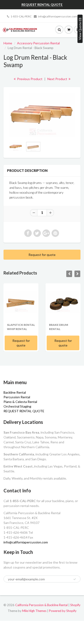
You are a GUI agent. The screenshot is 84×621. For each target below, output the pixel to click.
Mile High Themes (34, 611)
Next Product (57, 79)
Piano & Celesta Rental (20, 402)
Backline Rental (15, 392)
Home (8, 43)
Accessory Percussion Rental (38, 43)
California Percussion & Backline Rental (41, 605)
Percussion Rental (17, 397)
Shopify (75, 605)
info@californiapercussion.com (57, 16)
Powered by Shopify (63, 611)
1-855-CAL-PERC (21, 16)
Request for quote (42, 255)
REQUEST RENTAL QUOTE (24, 411)
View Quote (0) (80, 29)
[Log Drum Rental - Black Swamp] (42, 115)
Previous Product (29, 79)
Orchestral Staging (17, 406)
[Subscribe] (74, 579)
